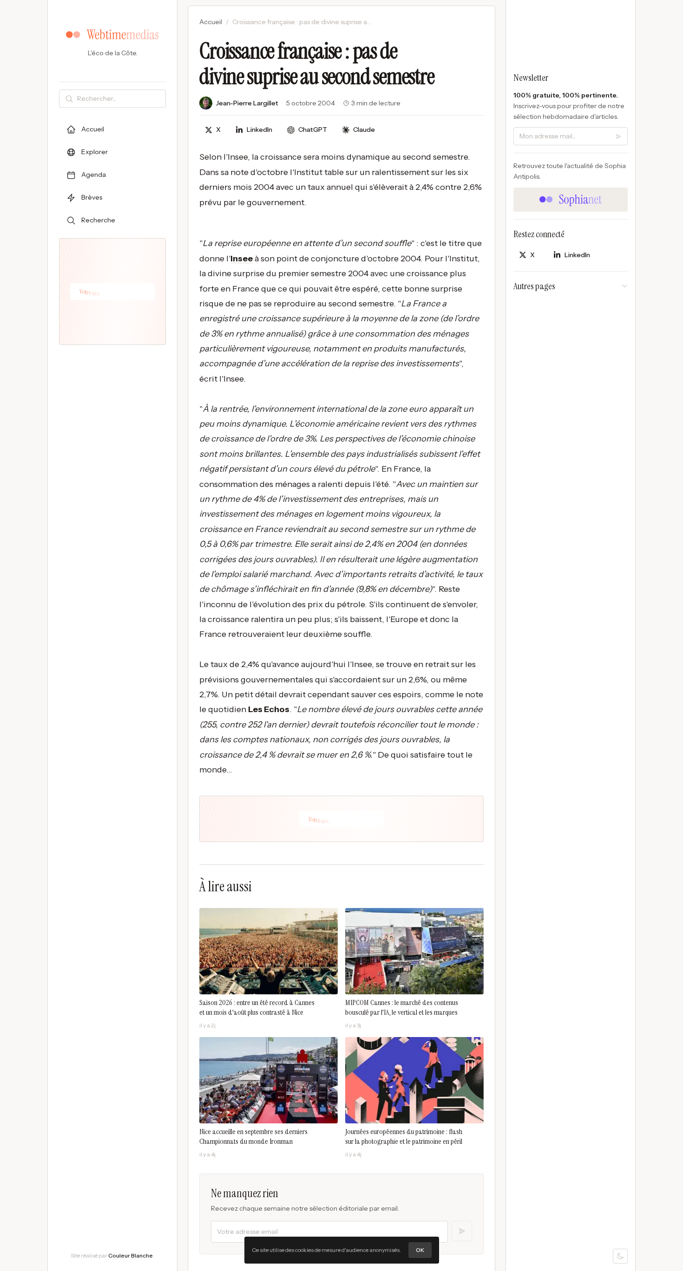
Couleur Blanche (130, 1255)
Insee (241, 258)
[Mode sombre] (620, 1256)
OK (420, 1249)
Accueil (210, 22)
